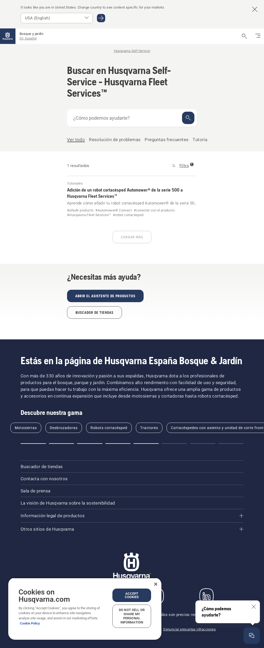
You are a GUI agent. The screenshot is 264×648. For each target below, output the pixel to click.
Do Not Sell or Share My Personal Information (132, 616)
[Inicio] (7, 36)
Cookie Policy (30, 623)
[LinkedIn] (206, 596)
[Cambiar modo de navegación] (258, 36)
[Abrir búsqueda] (244, 36)
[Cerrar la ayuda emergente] (254, 607)
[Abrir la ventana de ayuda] (251, 635)
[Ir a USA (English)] (101, 18)
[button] (33, 443)
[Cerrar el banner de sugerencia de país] (255, 9)
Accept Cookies (132, 595)
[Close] (156, 584)
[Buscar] (188, 118)
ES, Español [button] (28, 38)
